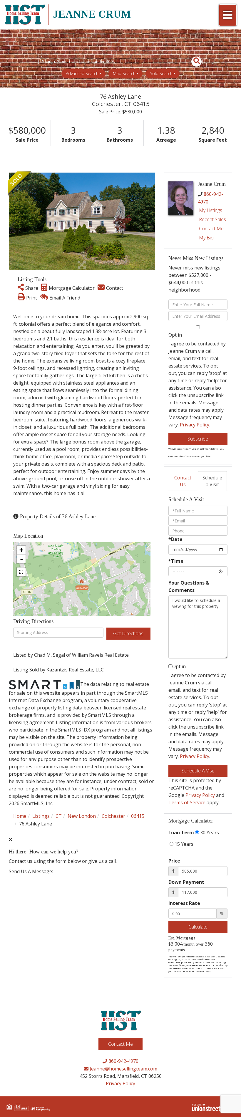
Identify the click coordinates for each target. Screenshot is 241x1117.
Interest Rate (184, 903)
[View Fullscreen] (21, 571)
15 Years (183, 844)
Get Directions (128, 633)
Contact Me (211, 228)
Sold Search (161, 73)
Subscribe (198, 439)
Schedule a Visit (212, 481)
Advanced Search (82, 73)
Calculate (197, 927)
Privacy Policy (194, 424)
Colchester (113, 816)
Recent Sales (212, 219)
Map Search (124, 73)
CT (59, 816)
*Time (175, 561)
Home (19, 816)
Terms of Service (186, 802)
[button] (193, 61)
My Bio (206, 237)
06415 (137, 816)
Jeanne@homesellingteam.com (122, 1068)
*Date (175, 539)
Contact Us (182, 481)
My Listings (210, 210)
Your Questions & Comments (188, 586)
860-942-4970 (122, 1061)
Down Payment (186, 882)
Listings (41, 816)
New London (82, 816)
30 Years (209, 832)
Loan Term (181, 832)
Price (174, 861)
